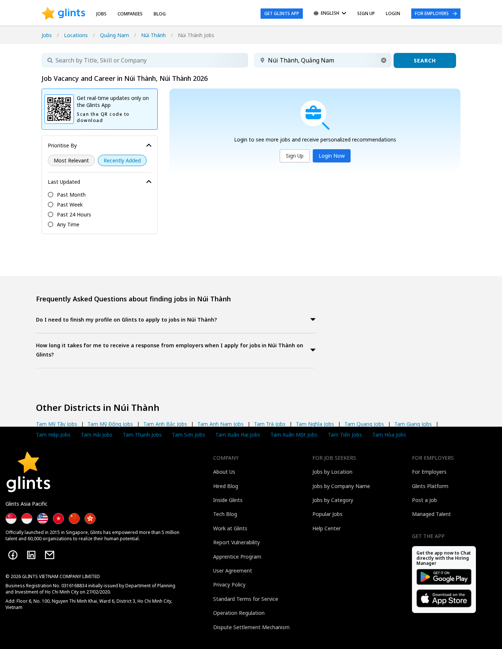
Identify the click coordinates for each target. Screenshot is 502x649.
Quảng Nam (114, 35)
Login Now (332, 155)
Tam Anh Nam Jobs (220, 423)
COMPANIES (130, 14)
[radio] (71, 160)
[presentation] (63, 13)
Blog (160, 14)
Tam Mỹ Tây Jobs (56, 423)
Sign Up (295, 155)
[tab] (176, 320)
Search (425, 60)
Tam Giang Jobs (413, 423)
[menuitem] (330, 14)
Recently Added (122, 160)
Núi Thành (153, 35)
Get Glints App (281, 13)
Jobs (101, 14)
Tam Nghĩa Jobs (315, 423)
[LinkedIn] (31, 555)
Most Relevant (71, 160)
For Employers (432, 13)
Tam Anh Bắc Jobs (165, 423)
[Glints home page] (63, 13)
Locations (76, 35)
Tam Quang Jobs (364, 423)
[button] (383, 60)
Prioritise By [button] (62, 145)
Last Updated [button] (64, 181)
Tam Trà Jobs (270, 423)
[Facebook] (13, 555)
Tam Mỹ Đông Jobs (110, 423)
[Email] (49, 555)
